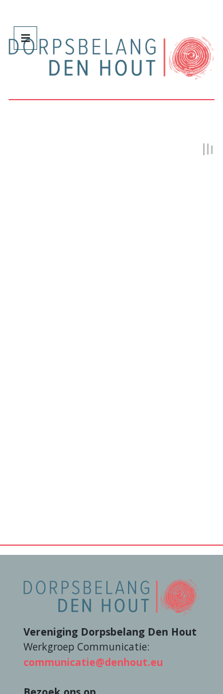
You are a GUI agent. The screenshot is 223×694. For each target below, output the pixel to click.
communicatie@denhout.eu (93, 662)
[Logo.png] (111, 595)
